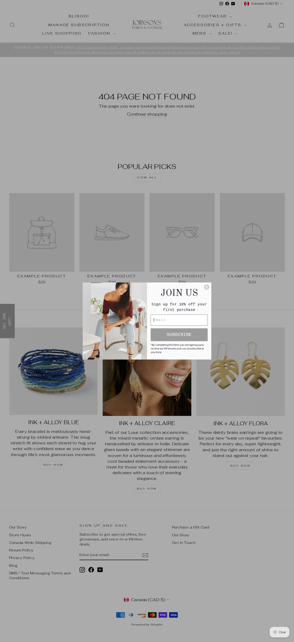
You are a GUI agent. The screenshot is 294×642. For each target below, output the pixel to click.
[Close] (206, 287)
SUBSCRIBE (179, 334)
